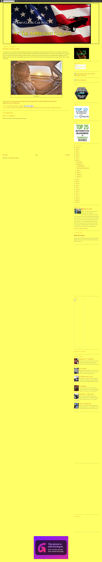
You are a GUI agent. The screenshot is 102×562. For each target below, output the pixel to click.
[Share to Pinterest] (32, 106)
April (78, 170)
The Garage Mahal (82, 386)
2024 (77, 152)
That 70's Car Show (82, 368)
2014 (77, 189)
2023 (77, 154)
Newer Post (5, 155)
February (79, 174)
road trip (44, 107)
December (79, 162)
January (79, 176)
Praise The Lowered (79, 235)
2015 (77, 187)
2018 (77, 181)
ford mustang (20, 107)
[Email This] (26, 106)
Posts (77, 65)
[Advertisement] (80, 270)
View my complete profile (81, 228)
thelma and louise (56, 107)
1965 (8, 107)
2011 (77, 196)
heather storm (28, 107)
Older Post (68, 155)
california (13, 107)
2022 (77, 156)
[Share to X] (29, 106)
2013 (77, 192)
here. (7, 58)
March (78, 172)
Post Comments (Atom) (14, 158)
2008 (77, 202)
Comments (78, 68)
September (79, 164)
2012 (77, 194)
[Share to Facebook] (31, 106)
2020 (77, 160)
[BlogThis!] (28, 106)
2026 (77, 147)
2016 (77, 185)
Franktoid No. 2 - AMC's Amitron (86, 394)
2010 (77, 198)
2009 (77, 200)
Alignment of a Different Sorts (84, 403)
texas (48, 107)
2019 (77, 179)
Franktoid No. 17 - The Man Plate (86, 359)
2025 (77, 150)
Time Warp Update (81, 166)
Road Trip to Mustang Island (83, 168)
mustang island (37, 107)
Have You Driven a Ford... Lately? (85, 376)
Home (36, 155)
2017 (77, 183)
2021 (77, 158)
